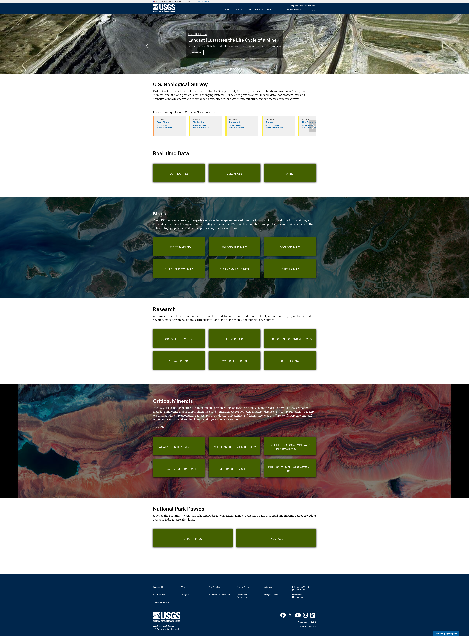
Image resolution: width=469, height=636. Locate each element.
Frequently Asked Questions (302, 6)
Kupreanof (234, 122)
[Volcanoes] (234, 173)
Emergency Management (298, 596)
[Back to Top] (460, 627)
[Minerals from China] (234, 468)
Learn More (160, 427)
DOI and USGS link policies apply (300, 588)
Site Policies (214, 587)
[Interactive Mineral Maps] (179, 468)
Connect (259, 10)
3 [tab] (234, 69)
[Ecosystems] (234, 338)
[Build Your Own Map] (179, 268)
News (249, 10)
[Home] (164, 12)
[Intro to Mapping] (179, 246)
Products (238, 10)
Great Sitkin (163, 122)
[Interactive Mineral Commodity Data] (290, 468)
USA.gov (185, 595)
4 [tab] (238, 69)
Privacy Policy (242, 587)
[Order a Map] (290, 268)
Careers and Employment (242, 596)
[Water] (290, 173)
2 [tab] (231, 69)
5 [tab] (242, 69)
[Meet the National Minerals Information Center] (290, 446)
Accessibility (159, 587)
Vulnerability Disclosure (219, 595)
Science (227, 10)
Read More (168, 52)
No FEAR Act (159, 595)
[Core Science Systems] (179, 338)
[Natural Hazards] (179, 360)
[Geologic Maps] (290, 246)
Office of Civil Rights (162, 602)
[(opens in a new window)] (283, 615)
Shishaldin (198, 122)
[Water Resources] (234, 360)
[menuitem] (226, 8)
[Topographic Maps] (234, 246)
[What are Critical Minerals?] (179, 446)
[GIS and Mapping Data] (234, 268)
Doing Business (271, 595)
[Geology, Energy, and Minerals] (290, 338)
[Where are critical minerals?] (234, 446)
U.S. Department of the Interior (179, 34)
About (270, 10)
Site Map (268, 587)
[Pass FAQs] (276, 538)
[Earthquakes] (179, 173)
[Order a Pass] (193, 538)
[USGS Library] (290, 360)
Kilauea (269, 122)
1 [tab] (227, 69)
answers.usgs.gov (308, 626)
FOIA (183, 587)
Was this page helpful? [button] (446, 633)
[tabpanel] (234, 44)
